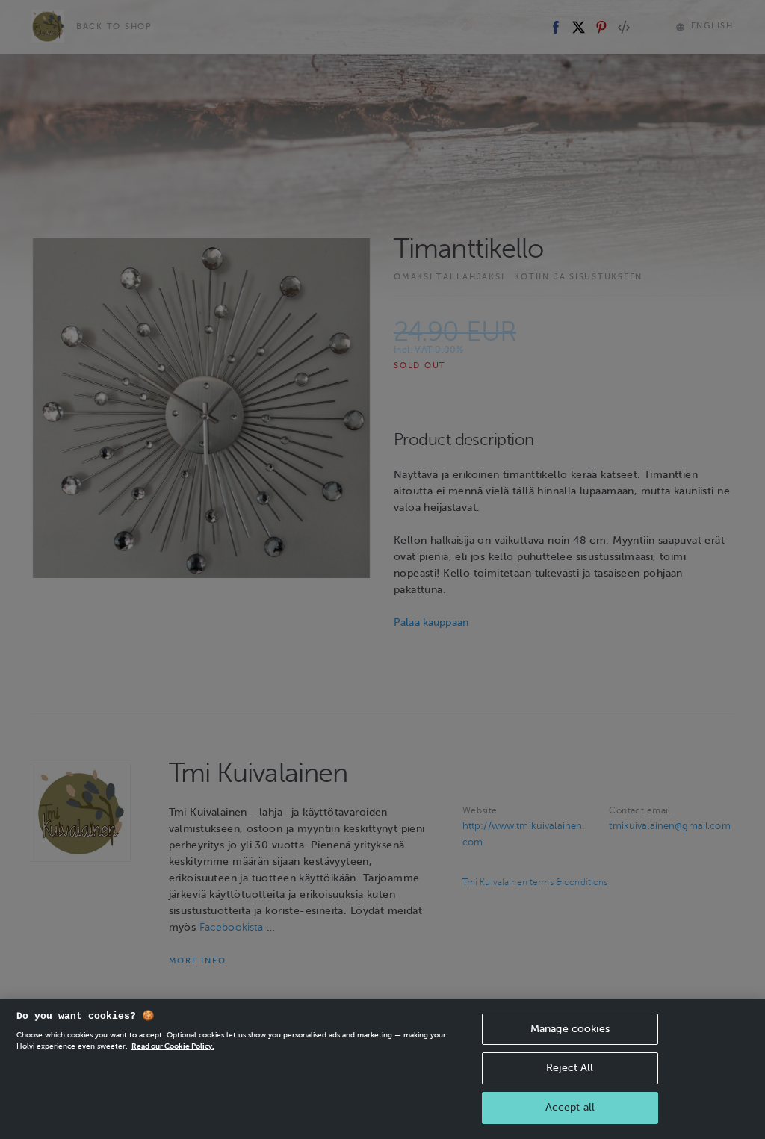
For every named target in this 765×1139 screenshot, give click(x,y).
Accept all (570, 1107)
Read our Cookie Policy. (172, 1046)
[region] (382, 1069)
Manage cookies (570, 1028)
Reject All (569, 1067)
